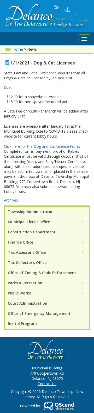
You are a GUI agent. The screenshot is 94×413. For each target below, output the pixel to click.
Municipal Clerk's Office (29, 221)
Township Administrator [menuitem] (30, 211)
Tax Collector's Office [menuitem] (27, 262)
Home (18, 49)
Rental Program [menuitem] (22, 323)
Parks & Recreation (25, 282)
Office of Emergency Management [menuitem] (39, 313)
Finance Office (20, 242)
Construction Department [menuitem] (32, 231)
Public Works (19, 293)
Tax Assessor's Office (27, 252)
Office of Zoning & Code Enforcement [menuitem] (42, 272)
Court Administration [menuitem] (27, 303)
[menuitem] (46, 222)
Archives (11, 200)
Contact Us (47, 383)
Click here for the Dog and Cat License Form (41, 146)
